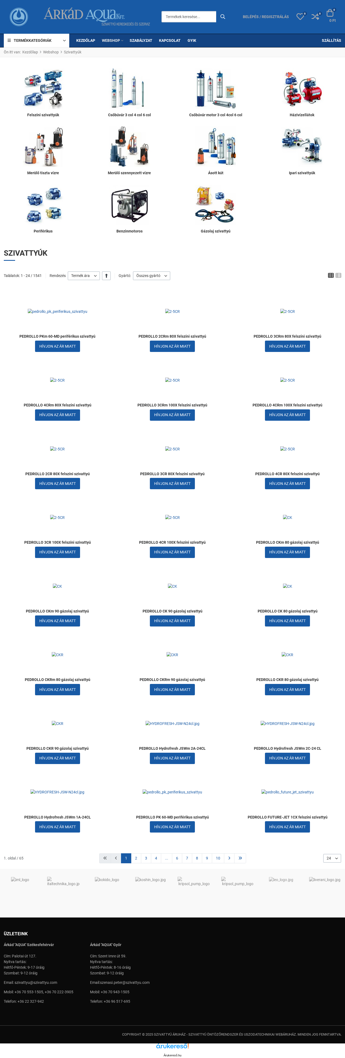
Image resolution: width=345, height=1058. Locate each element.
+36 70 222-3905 (59, 992)
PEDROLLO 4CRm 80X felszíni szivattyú (57, 405)
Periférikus (43, 231)
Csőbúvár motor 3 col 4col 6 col (215, 115)
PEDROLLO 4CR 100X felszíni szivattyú (172, 542)
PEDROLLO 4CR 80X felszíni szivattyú (287, 474)
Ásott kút (215, 173)
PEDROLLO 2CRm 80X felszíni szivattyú (172, 336)
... (166, 858)
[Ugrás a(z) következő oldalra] (229, 858)
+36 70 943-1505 (115, 992)
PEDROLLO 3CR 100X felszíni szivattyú (57, 542)
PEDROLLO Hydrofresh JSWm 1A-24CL (57, 817)
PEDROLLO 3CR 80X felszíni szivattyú (172, 474)
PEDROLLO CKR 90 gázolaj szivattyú (57, 748)
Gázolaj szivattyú (215, 231)
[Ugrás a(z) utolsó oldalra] (240, 858)
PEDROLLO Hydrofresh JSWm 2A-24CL (172, 748)
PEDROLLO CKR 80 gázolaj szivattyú (287, 679)
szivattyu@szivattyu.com (36, 982)
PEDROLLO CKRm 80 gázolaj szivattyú (57, 679)
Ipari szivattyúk (302, 173)
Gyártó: (125, 275)
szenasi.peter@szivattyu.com (125, 982)
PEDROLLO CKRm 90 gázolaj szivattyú (172, 679)
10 (218, 858)
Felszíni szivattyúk (43, 115)
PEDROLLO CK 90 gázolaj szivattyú (172, 611)
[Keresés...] (223, 16)
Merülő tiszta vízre (43, 173)
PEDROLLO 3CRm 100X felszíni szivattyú (172, 405)
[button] (300, 16)
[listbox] (84, 275)
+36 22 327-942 (31, 1001)
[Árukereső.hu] (172, 1047)
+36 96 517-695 (117, 1001)
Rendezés (58, 275)
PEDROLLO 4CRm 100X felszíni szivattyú (287, 405)
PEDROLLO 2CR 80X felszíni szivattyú (57, 474)
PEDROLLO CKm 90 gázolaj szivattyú (57, 611)
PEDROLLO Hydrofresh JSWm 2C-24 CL (287, 748)
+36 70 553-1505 (29, 992)
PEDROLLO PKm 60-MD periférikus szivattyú (57, 336)
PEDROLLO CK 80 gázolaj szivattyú (288, 611)
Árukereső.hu (172, 1055)
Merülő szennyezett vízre (129, 173)
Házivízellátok (302, 115)
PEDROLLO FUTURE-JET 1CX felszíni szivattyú (287, 817)
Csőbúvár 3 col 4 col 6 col (129, 115)
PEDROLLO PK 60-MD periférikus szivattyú (172, 817)
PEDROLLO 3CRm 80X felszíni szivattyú (287, 336)
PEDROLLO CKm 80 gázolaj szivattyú (287, 542)
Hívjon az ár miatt (57, 346)
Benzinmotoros (129, 231)
